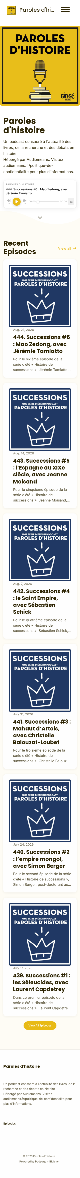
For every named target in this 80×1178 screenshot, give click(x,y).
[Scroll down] (40, 216)
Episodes (9, 1123)
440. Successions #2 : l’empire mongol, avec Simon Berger (41, 858)
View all (65, 248)
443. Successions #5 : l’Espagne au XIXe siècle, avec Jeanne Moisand (41, 471)
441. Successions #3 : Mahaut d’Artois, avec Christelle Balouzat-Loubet (42, 732)
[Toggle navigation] (65, 10)
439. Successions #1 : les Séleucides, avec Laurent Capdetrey (41, 982)
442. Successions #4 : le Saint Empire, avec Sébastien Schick (41, 602)
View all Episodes (40, 1025)
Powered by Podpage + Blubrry (39, 1161)
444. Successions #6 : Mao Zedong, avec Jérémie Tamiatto (41, 344)
